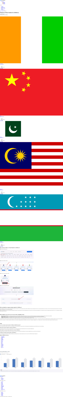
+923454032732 (1, 137)
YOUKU (2, 337)
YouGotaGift (2, 336)
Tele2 (1, 343)
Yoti (1, 347)
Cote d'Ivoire (1, 63)
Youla (2, 338)
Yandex (2, 344)
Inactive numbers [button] (3, 7)
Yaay (1, 340)
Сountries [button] (2, 6)
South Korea (2, 385)
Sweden (2, 388)
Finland (2, 383)
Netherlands (2, 386)
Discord (2, 392)
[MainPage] (2, 0)
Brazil (2, 382)
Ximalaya (2, 339)
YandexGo (2, 345)
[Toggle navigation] (1, 5)
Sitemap (2, 379)
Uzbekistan (1, 241)
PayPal (2, 395)
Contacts (2, 378)
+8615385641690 (2, 116)
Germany (2, 384)
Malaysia (1, 189)
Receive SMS (1, 68)
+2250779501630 (2, 64)
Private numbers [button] (1, 376)
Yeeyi (1, 346)
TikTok (2, 394)
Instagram (2, 393)
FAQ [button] (1, 8)
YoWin (2, 341)
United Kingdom (3, 389)
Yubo (1, 342)
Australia (2, 381)
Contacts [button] (2, 9)
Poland (2, 387)
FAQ (1, 377)
